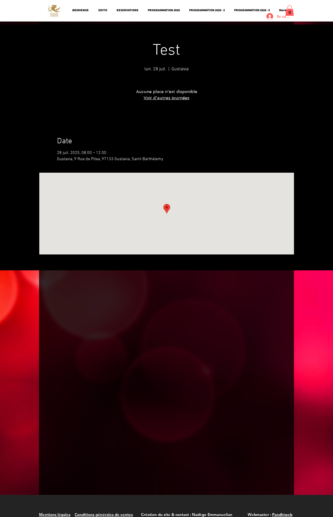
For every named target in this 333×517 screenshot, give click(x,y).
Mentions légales (55, 514)
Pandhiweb (282, 514)
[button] (289, 10)
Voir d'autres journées (166, 97)
